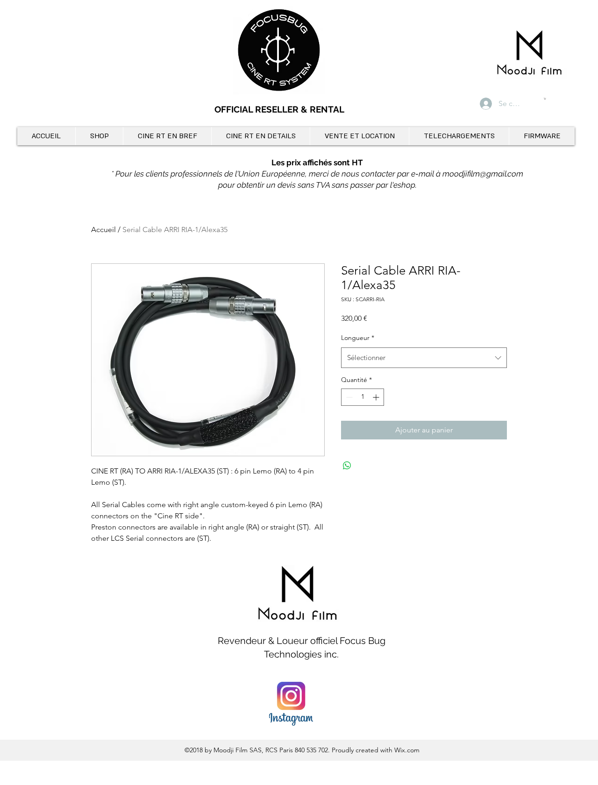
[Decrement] (348, 397)
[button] (545, 98)
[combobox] (424, 357)
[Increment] (377, 397)
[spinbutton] (362, 397)
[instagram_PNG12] (291, 704)
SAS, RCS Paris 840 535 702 (288, 750)
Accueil (103, 229)
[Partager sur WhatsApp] (347, 465)
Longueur (357, 337)
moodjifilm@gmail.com (482, 173)
